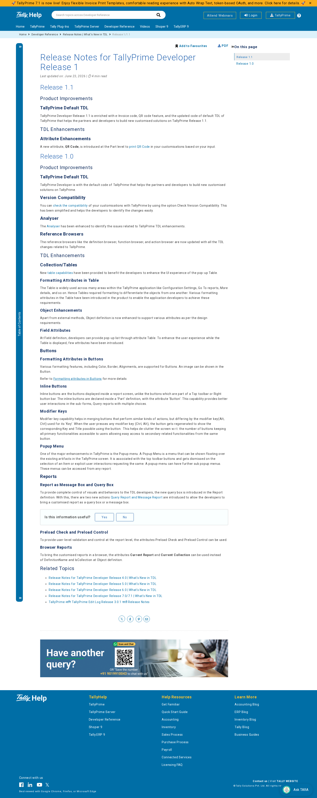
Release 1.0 (245, 63)
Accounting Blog (247, 704)
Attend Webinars (220, 15)
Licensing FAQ (172, 765)
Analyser (53, 226)
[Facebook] (22, 785)
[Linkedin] (30, 785)
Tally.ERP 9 (181, 26)
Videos (145, 26)
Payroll (167, 749)
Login (252, 15)
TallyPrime (282, 15)
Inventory (169, 727)
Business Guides (247, 734)
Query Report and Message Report (137, 497)
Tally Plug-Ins (59, 26)
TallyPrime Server (86, 26)
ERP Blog (241, 712)
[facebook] (130, 619)
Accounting (170, 719)
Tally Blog (242, 727)
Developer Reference (120, 26)
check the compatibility (70, 205)
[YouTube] (40, 785)
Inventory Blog (245, 719)
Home (20, 26)
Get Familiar (171, 704)
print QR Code (139, 146)
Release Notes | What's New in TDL (85, 34)
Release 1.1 (245, 57)
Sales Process (172, 734)
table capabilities (60, 273)
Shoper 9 (161, 26)
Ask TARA (300, 790)
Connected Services (177, 757)
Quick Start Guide (175, 712)
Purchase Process (175, 742)
